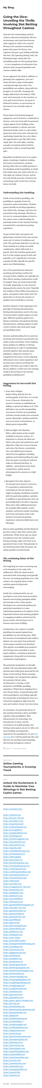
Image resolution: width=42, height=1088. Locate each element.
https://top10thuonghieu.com (16, 1051)
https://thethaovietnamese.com (17, 1036)
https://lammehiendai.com (14, 1012)
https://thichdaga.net (12, 836)
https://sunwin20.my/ (12, 809)
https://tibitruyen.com (13, 1042)
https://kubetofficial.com (14, 929)
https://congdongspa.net (14, 985)
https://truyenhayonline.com (15, 1057)
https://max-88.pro (11, 938)
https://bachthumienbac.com (16, 863)
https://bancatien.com (13, 860)
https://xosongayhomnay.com (16, 866)
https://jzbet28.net (11, 923)
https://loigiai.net (11, 1015)
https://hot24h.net (11, 1003)
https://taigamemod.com (14, 1030)
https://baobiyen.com (12, 959)
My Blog (8, 7)
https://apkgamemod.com (14, 953)
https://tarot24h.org (12, 1033)
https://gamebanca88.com (14, 911)
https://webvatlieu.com (13, 1066)
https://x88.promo (11, 881)
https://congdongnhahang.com (16, 982)
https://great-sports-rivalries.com (18, 1000)
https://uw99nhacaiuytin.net (15, 875)
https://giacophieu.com (13, 997)
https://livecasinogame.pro (15, 926)
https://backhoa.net (12, 956)
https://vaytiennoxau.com (14, 1063)
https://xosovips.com (12, 884)
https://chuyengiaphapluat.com (17, 979)
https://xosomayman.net (14, 854)
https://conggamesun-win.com (16, 887)
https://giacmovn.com (13, 994)
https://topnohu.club (12, 848)
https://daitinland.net (12, 991)
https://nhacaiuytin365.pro (15, 878)
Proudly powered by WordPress (21, 1084)
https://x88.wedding (12, 857)
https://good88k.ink (12, 920)
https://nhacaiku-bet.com (14, 908)
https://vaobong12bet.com (14, 869)
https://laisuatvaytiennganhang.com (19, 1009)
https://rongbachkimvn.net (15, 833)
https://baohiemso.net (13, 961)
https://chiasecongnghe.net (15, 976)
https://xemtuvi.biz (11, 1072)
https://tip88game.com (13, 893)
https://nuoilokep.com (13, 947)
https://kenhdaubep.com (14, 1006)
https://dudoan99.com (13, 902)
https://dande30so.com (13, 890)
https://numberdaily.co (13, 1021)
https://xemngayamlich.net (15, 1069)
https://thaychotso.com (13, 950)
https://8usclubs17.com (13, 821)
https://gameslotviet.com (14, 917)
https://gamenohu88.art (13, 914)
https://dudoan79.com (13, 896)
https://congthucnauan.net (15, 988)
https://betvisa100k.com (13, 973)
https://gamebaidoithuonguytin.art (18, 905)
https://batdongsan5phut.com (16, 967)
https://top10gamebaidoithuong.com (19, 944)
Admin (8, 748)
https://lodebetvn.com (13, 932)
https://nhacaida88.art (13, 899)
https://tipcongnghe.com (14, 1048)
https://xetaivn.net (11, 1075)
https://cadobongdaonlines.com (17, 872)
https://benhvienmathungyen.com (18, 970)
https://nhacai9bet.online (14, 941)
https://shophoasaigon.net (14, 1024)
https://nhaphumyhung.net (15, 1018)
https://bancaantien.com (14, 845)
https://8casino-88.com (13, 818)
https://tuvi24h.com (12, 1060)
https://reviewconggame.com (16, 839)
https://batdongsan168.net (15, 964)
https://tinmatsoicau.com (14, 842)
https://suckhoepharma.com (15, 1027)
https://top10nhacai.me (13, 824)
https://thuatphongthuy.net (15, 1039)
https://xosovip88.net (12, 830)
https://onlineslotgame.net (15, 827)
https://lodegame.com (13, 935)
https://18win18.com (12, 815)
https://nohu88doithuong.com (16, 851)
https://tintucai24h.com (13, 1045)
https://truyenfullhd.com (14, 1054)
